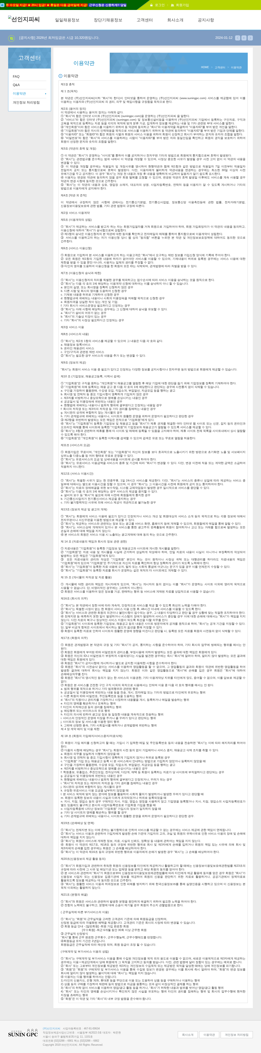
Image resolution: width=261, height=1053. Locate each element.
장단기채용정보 (108, 20)
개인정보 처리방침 (26, 102)
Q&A (16, 85)
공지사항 (206, 20)
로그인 (160, 5)
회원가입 (182, 5)
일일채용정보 (67, 20)
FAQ (16, 76)
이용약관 (19, 93)
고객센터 (145, 20)
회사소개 (175, 20)
